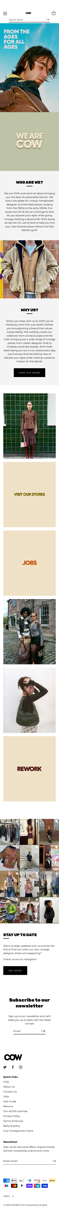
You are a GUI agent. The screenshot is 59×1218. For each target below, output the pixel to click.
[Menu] (5, 13)
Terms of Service (13, 1121)
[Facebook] (12, 1066)
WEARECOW (18, 1205)
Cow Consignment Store (18, 1130)
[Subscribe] (43, 1031)
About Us (9, 1086)
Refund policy (11, 1125)
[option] (29, 67)
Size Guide (9, 1101)
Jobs (6, 1096)
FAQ (6, 1081)
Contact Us (10, 1091)
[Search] (47, 19)
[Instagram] (20, 1066)
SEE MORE (15, 970)
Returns (8, 1106)
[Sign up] (54, 1161)
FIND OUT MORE (29, 372)
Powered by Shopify (36, 1205)
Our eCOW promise (15, 1111)
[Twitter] (5, 1066)
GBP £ (6, 1196)
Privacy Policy (11, 1116)
